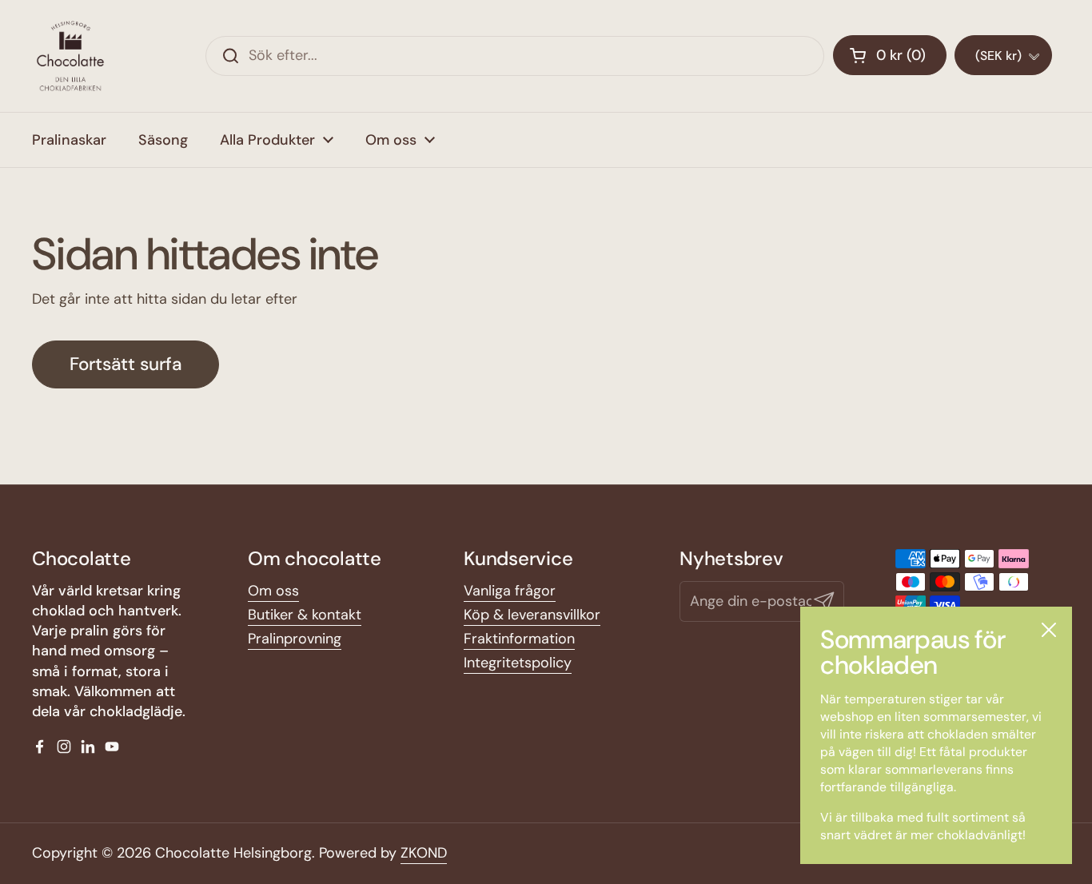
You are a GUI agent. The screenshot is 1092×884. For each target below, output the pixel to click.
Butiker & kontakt (304, 614)
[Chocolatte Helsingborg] (70, 56)
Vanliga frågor (510, 590)
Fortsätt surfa (125, 364)
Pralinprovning (294, 638)
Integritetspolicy (518, 662)
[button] (890, 55)
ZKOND (424, 852)
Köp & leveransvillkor (532, 614)
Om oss (273, 590)
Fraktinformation (519, 638)
